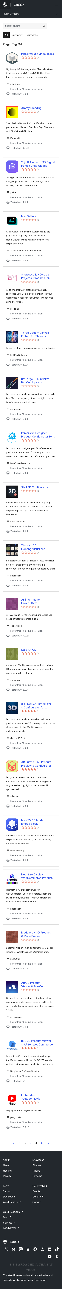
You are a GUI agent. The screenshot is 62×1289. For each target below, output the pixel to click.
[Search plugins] (44, 26)
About (6, 1159)
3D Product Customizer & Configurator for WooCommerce (36, 705)
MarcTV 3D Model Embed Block (32, 822)
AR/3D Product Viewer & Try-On (32, 984)
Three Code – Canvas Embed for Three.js (35, 334)
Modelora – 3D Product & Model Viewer (36, 934)
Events (36, 1191)
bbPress (9, 1222)
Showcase (38, 1159)
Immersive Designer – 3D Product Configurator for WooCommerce (37, 434)
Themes (37, 1165)
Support (7, 1191)
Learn (6, 1185)
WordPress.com (13, 1211)
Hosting (7, 1170)
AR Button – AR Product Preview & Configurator (36, 763)
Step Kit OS (28, 649)
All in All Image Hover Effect (30, 601)
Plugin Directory (11, 13)
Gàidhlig (14, 1241)
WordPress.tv (12, 1202)
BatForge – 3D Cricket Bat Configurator (35, 380)
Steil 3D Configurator (34, 487)
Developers (9, 1196)
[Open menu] (57, 4)
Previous (13, 1143)
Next (48, 1143)
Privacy (7, 1175)
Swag (37, 1202)
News (6, 1165)
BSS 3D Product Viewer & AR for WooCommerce (37, 1042)
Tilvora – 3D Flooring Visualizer (33, 547)
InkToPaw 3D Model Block (37, 53)
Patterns (37, 1175)
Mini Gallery (28, 216)
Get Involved (40, 1185)
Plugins (36, 1170)
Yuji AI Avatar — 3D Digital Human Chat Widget (38, 164)
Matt (7, 1217)
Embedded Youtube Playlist (31, 1097)
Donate (38, 1196)
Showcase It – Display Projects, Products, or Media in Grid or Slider (35, 276)
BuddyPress (11, 1227)
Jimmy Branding (31, 108)
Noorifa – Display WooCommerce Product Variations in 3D (36, 876)
